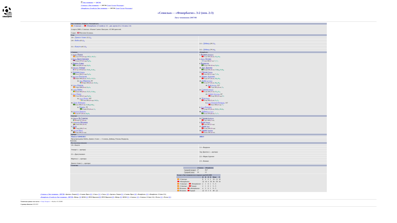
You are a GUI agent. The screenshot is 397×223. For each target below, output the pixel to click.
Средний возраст (190, 170)
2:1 (99, 194)
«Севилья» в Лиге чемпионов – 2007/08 (52, 194)
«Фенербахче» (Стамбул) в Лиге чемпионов (94, 8)
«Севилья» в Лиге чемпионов (90, 5)
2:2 (87, 197)
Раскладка (120, 5)
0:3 (78, 194)
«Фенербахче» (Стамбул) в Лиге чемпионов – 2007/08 (56, 197)
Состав (114, 5)
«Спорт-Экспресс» (45, 201)
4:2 (91, 194)
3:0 (135, 194)
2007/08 (98, 2)
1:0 (80, 197)
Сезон (109, 5)
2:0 (107, 194)
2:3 (147, 194)
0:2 (170, 197)
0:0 (100, 197)
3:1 (122, 194)
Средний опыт (189, 172)
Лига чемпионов (88, 2)
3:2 (138, 197)
